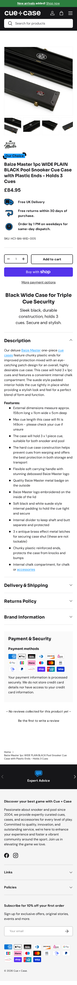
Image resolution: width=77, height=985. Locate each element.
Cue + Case (20, 970)
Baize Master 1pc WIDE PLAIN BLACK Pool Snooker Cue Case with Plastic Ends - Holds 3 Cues (35, 757)
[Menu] (70, 13)
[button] (38, 720)
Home (7, 752)
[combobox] (38, 23)
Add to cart (52, 259)
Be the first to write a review (38, 721)
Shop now (53, 3)
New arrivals (26, 3)
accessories (26, 569)
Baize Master (31, 350)
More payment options (39, 282)
